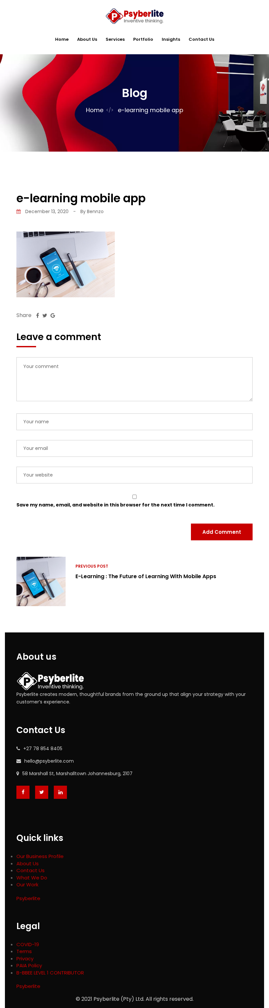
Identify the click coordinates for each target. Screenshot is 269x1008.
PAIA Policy (29, 965)
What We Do (31, 877)
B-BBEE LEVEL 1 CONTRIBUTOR (50, 972)
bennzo (95, 211)
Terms (24, 951)
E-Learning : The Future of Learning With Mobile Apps (145, 576)
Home (62, 39)
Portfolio (143, 39)
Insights (171, 39)
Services (115, 39)
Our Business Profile (40, 856)
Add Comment (221, 532)
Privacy (24, 958)
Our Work (27, 884)
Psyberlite (28, 898)
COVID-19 (27, 944)
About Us (87, 39)
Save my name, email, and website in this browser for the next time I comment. (115, 505)
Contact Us (201, 39)
